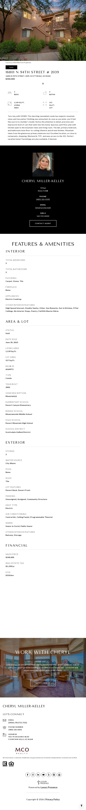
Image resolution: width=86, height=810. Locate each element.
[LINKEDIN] (38, 774)
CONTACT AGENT (43, 223)
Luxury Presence (49, 787)
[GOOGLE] (54, 774)
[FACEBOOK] (27, 774)
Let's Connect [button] (43, 683)
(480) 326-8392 (43, 199)
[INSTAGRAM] (33, 774)
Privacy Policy (52, 799)
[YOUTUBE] (43, 774)
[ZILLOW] (59, 774)
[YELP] (48, 774)
